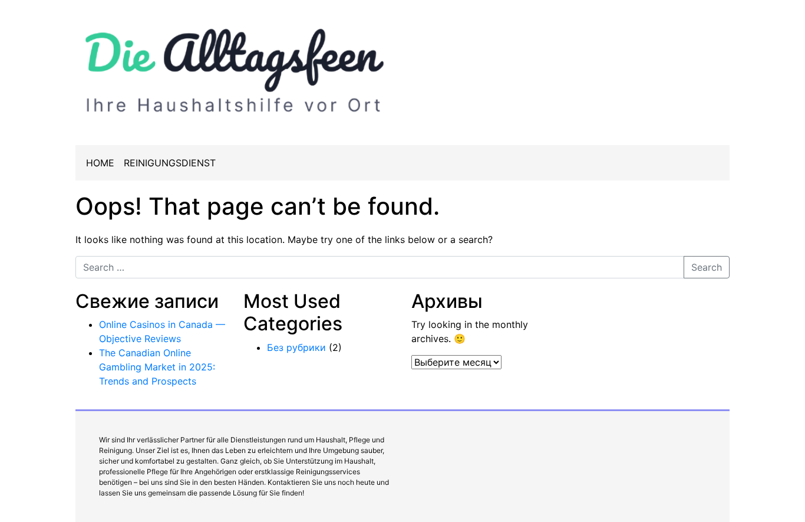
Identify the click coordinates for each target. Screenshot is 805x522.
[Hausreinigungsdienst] (234, 67)
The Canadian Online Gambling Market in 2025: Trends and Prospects (157, 367)
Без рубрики (296, 347)
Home (100, 163)
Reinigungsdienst (170, 163)
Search (706, 267)
